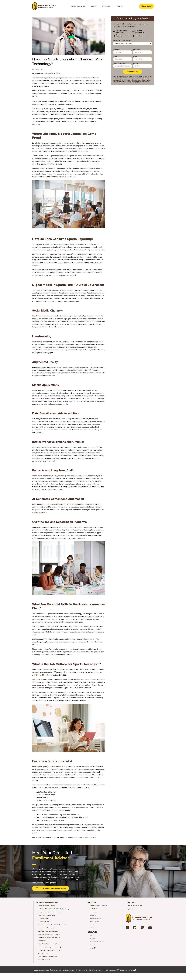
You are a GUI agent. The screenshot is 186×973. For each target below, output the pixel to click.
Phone (135, 56)
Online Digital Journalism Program (48, 934)
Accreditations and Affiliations (98, 906)
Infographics (93, 945)
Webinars (92, 938)
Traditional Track (44, 918)
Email (115, 56)
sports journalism (52, 93)
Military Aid (93, 915)
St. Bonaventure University (41, 970)
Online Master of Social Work (46, 915)
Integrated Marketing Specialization (50, 950)
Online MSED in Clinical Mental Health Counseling (54, 909)
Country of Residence (119, 63)
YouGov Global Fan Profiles (60, 254)
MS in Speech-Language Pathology (48, 931)
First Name (116, 49)
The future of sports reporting (43, 679)
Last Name (136, 49)
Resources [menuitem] (105, 7)
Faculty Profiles (94, 909)
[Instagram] (143, 928)
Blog (91, 935)
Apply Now (130, 909)
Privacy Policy (113, 970)
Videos (92, 948)
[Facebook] (128, 928)
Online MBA (41, 941)
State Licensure (94, 921)
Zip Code (136, 63)
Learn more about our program (44, 837)
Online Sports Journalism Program (48, 937)
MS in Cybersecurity (44, 960)
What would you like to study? (122, 41)
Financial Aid (93, 912)
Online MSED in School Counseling (50, 912)
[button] (146, 6)
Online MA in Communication (46, 944)
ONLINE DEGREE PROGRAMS (47, 902)
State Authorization (95, 918)
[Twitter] (135, 928)
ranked (67, 810)
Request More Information (135, 906)
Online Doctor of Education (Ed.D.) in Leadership (52, 925)
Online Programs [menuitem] (78, 7)
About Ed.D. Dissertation (47, 928)
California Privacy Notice (126, 970)
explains (61, 101)
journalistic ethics (53, 629)
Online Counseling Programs (46, 906)
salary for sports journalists (42, 672)
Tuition (92, 928)
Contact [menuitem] (120, 6)
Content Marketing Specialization (49, 947)
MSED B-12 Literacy (43, 953)
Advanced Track (44, 921)
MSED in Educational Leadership (47, 956)
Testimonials (93, 925)
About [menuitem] (93, 7)
